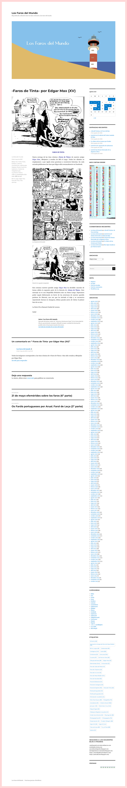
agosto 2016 (94, 519)
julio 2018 (93, 477)
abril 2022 (93, 396)
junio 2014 (94, 567)
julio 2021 (93, 412)
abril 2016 (93, 527)
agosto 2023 (94, 367)
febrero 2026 (94, 312)
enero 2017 (94, 510)
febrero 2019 (94, 465)
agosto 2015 (94, 541)
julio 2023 (93, 368)
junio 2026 (94, 305)
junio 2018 (94, 479)
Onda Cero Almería (96, 715)
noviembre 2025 (95, 318)
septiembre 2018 (95, 474)
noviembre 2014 (95, 557)
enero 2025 (94, 336)
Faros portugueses (96, 690)
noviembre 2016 (95, 514)
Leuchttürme (15, 165)
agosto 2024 (94, 345)
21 (106, 108)
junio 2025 (94, 327)
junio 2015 (94, 545)
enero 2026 (94, 314)
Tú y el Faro (105, 727)
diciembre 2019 (95, 447)
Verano (93, 730)
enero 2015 (94, 554)
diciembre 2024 (95, 338)
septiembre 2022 (95, 387)
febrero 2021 (94, 421)
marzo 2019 (94, 463)
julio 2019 (93, 456)
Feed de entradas (95, 285)
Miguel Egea (94, 709)
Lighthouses (23, 165)
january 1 (93, 706)
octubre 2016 (94, 516)
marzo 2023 (94, 376)
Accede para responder (19, 360)
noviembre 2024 (95, 339)
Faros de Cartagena (96, 684)
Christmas (94, 654)
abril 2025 (93, 330)
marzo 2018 (94, 485)
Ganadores (94, 703)
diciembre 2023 (95, 359)
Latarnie (19, 163)
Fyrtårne (14, 163)
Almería (93, 641)
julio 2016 (93, 521)
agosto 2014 (94, 563)
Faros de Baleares (96, 681)
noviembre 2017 (95, 492)
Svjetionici (15, 169)
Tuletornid (21, 169)
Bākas (13, 161)
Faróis (20, 161)
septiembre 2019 (95, 452)
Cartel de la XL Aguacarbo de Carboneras (102, 145)
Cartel (103, 651)
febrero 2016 (94, 530)
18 (95, 108)
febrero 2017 (94, 508)
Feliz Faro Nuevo (96, 700)
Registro (93, 281)
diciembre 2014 (95, 556)
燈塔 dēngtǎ (18, 176)
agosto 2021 (94, 410)
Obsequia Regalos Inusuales (99, 712)
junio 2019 (94, 457)
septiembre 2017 (95, 496)
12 (98, 105)
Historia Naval (105, 703)
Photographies (95, 718)
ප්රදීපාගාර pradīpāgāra (18, 174)
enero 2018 (94, 488)
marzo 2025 (94, 332)
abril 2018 (93, 483)
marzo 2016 (94, 528)
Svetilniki (23, 167)
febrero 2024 (94, 356)
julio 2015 (93, 543)
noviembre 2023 (95, 361)
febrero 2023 (94, 378)
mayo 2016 (94, 525)
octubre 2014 (94, 559)
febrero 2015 (94, 552)
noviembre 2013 (95, 579)
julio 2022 (93, 390)
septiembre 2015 (95, 539)
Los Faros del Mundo (25, 13)
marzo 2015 (94, 550)
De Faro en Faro (104, 657)
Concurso (104, 654)
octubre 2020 (94, 428)
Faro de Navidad (96, 678)
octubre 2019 (94, 450)
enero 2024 (94, 358)
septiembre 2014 (95, 561)
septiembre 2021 (95, 408)
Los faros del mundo (17, 157)
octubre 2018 (94, 472)
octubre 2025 (94, 319)
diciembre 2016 (95, 512)
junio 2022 (94, 392)
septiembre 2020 (95, 430)
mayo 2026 (94, 307)
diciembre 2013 (95, 577)
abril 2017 (93, 505)
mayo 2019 (94, 459)
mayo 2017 (94, 503)
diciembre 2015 (95, 534)
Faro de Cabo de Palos (97, 666)
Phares (19, 167)
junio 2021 (94, 414)
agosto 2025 (94, 323)
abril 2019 (93, 461)
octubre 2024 (94, 341)
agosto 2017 (94, 497)
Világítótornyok (16, 171)
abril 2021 (93, 418)
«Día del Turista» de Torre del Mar (100, 131)
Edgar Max (22, 178)
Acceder (93, 283)
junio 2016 (94, 523)
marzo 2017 (94, 507)
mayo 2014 (94, 568)
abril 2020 (93, 439)
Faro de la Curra (95, 672)
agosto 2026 (94, 301)
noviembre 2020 (95, 427)
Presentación (94, 721)
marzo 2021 (94, 419)
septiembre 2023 (95, 365)
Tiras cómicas (95, 727)
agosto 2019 (94, 454)
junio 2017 (94, 501)
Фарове (93, 623)
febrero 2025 (94, 334)
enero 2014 (94, 576)
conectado (30, 378)
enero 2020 (94, 445)
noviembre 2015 (95, 536)
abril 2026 (93, 308)
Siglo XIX (93, 724)
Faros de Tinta (16, 180)
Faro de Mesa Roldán (97, 675)
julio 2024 (93, 347)
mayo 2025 (94, 328)
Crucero (93, 657)
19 (98, 108)
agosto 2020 (94, 432)
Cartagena (94, 651)
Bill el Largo (15, 178)
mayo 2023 (94, 372)
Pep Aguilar (109, 715)
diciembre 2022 (95, 381)
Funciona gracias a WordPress (33, 780)
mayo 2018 (94, 481)
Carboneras (105, 648)
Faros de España (96, 687)
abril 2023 (93, 374)
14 (106, 105)
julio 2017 (93, 499)
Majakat (14, 167)
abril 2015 (93, 548)
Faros (23, 161)
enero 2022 (94, 401)
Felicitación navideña (97, 697)
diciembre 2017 (95, 490)
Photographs (107, 718)
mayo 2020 (94, 437)
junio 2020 (94, 436)
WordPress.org (95, 289)
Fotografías (107, 700)
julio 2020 (93, 434)
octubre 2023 (94, 363)
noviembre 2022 (95, 383)
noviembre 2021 (95, 405)
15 (109, 105)
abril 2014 (93, 570)
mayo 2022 (94, 394)
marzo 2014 (94, 572)
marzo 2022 (94, 398)
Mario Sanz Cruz (105, 706)
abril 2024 (93, 352)
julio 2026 (93, 303)
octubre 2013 (94, 581)
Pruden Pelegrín (107, 721)
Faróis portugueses (96, 693)
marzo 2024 (94, 354)
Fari (17, 161)
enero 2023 (94, 379)
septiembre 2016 (95, 517)
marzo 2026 (94, 310)
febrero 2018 (94, 487)
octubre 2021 (94, 407)
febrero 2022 (94, 399)
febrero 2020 (94, 443)
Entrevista (105, 663)
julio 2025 (93, 325)
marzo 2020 (94, 441)
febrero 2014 (94, 574)
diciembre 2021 (95, 403)
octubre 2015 (94, 537)
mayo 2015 (94, 547)
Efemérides (95, 663)
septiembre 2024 (95, 343)
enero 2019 (94, 467)
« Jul (94, 118)
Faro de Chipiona (96, 669)
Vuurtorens (15, 172)
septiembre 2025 (95, 321)
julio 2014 (93, 565)
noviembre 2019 (95, 448)
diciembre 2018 (95, 468)
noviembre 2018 (95, 470)
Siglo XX (102, 724)
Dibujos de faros (95, 660)
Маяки (20, 172)
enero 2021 (94, 423)
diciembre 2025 (95, 316)
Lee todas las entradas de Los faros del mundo (51, 327)
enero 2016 (94, 532)
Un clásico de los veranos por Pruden (101, 141)
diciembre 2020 (95, 425)
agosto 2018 (94, 476)
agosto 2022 (94, 388)
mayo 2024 (94, 350)
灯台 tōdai (93, 626)
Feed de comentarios (96, 287)
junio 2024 (94, 348)
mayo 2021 (94, 416)
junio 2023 (94, 370)
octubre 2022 (94, 385)
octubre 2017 (94, 494)
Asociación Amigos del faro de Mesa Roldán (102, 645)
